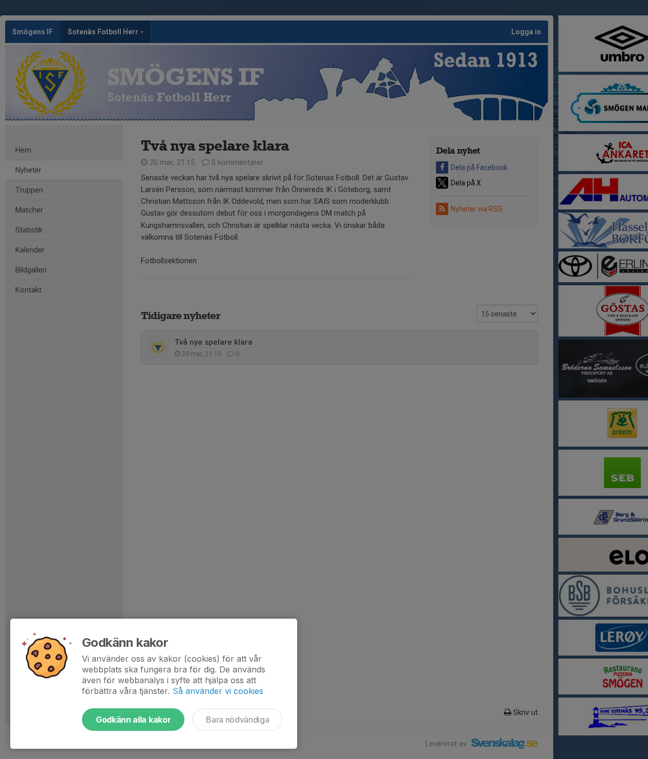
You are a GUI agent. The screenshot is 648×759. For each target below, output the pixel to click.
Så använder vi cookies (218, 691)
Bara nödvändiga (237, 719)
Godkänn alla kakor (133, 719)
